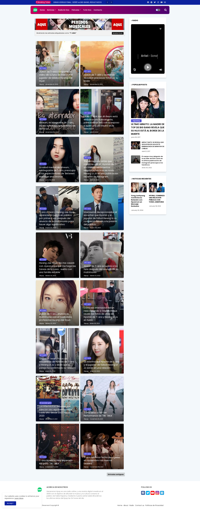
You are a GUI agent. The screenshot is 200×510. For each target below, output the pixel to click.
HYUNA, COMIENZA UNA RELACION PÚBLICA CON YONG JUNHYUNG (157, 199)
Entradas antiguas (116, 474)
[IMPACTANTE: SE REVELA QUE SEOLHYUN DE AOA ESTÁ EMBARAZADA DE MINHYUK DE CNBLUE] (135, 145)
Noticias (50, 10)
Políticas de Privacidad (154, 505)
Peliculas (75, 10)
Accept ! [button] (10, 503)
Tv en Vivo (87, 10)
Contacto (98, 10)
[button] (107, 2)
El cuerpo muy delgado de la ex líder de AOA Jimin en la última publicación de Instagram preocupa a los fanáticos (152, 160)
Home (42, 10)
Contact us (139, 505)
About (125, 505)
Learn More (18, 498)
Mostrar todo (118, 33)
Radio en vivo (63, 10)
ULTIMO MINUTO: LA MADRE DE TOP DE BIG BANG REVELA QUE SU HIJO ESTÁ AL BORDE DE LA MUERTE (147, 129)
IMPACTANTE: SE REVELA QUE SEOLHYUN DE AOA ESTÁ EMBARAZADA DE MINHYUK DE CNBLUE (153, 145)
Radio (132, 505)
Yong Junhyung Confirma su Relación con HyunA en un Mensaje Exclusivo (138, 201)
